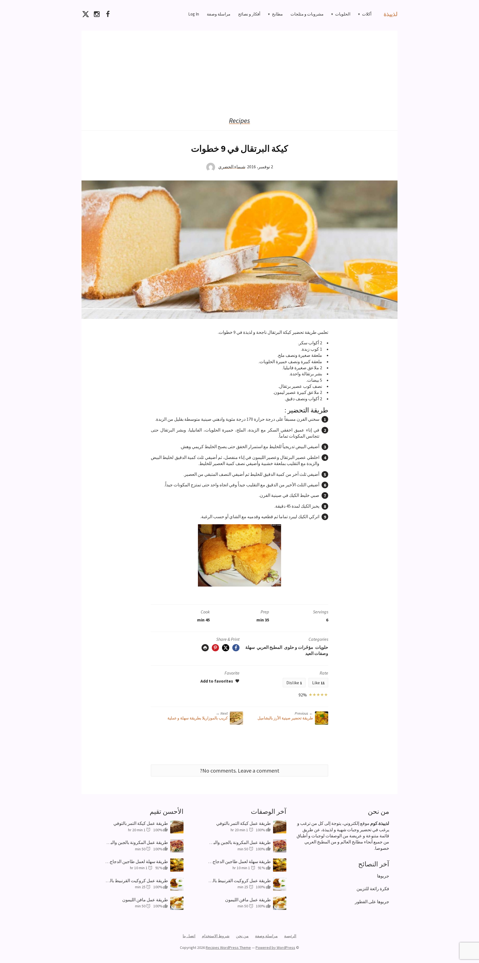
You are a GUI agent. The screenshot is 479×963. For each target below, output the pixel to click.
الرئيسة (290, 935)
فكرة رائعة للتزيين (372, 888)
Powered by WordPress (275, 947)
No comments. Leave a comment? (239, 770)
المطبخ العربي (269, 647)
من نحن (242, 935)
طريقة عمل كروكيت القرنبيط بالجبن (136, 880)
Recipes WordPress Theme (228, 947)
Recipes (239, 120)
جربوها (383, 876)
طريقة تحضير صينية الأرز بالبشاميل (285, 718)
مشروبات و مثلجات (307, 14)
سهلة (250, 647)
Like (318, 682)
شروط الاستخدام (216, 935)
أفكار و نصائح (249, 14)
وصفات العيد (316, 653)
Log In (193, 14)
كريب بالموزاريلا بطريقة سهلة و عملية (197, 718)
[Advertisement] (239, 69)
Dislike (294, 682)
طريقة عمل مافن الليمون (145, 899)
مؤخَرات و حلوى (298, 647)
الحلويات (342, 14)
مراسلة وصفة (218, 14)
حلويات (321, 647)
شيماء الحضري (231, 166)
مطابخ (277, 14)
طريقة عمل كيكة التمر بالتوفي (140, 823)
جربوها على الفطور (372, 901)
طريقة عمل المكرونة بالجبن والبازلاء (136, 842)
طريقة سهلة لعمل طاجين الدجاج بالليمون (136, 861)
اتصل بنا (189, 935)
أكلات (366, 14)
